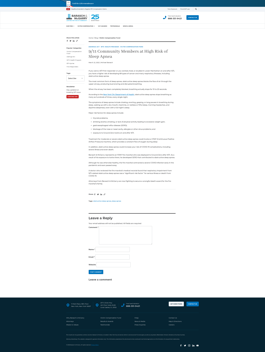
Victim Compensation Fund (131, 47)
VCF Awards (102, 26)
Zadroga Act (94, 47)
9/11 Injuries (70, 63)
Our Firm (69, 26)
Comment (94, 227)
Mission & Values (72, 325)
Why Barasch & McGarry (75, 318)
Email (92, 257)
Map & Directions (175, 321)
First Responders (72, 67)
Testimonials (115, 26)
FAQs (137, 318)
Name (92, 249)
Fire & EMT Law (185, 9)
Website (92, 265)
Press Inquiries (140, 325)
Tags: (68, 73)
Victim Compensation (85, 26)
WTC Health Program (110, 47)
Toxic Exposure (172, 9)
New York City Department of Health (118, 95)
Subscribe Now (72, 96)
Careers (171, 325)
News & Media (128, 26)
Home (91, 38)
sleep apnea (116, 201)
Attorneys (70, 321)
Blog (96, 38)
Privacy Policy (95, 345)
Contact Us (192, 17)
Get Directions (176, 304)
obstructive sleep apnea (102, 201)
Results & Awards (106, 321)
